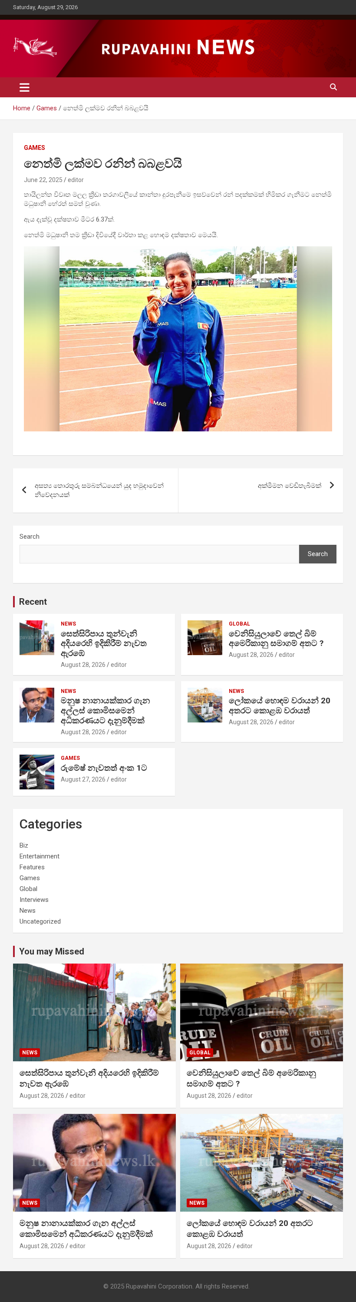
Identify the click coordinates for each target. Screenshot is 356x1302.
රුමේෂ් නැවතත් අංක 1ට (104, 768)
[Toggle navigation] (24, 87)
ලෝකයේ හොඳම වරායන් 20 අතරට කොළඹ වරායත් (279, 706)
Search (30, 536)
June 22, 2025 (43, 179)
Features (32, 867)
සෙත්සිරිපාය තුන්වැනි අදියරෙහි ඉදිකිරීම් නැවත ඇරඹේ (104, 644)
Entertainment (39, 856)
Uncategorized (40, 921)
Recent (33, 601)
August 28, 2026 (83, 664)
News (68, 624)
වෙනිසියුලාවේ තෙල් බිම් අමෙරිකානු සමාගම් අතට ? (276, 639)
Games (34, 147)
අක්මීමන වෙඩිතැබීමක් (289, 486)
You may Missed (51, 951)
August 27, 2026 (83, 779)
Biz (24, 845)
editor (76, 179)
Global (239, 624)
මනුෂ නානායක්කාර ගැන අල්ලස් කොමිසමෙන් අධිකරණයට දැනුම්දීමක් (105, 711)
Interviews (34, 900)
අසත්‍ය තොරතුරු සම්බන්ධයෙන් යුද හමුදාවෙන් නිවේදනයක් (99, 490)
